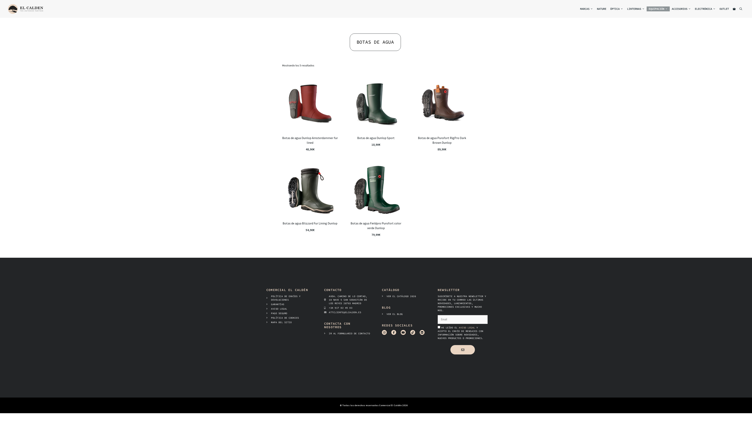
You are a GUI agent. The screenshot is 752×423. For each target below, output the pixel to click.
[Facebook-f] (393, 332)
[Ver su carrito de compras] (734, 8)
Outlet (724, 9)
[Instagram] (384, 332)
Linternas (634, 9)
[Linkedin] (422, 332)
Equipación (656, 9)
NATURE (601, 9)
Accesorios (679, 9)
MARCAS (584, 9)
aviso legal (467, 327)
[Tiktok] (412, 332)
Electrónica (703, 9)
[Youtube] (403, 332)
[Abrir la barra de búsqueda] (741, 8)
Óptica (615, 9)
